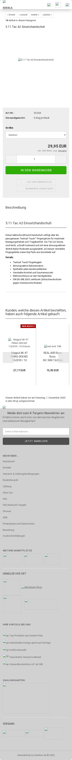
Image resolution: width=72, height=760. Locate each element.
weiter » (35, 14)
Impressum (9, 461)
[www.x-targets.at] (7, 4)
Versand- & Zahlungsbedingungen (21, 473)
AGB (5, 517)
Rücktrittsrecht (10, 480)
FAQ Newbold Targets (14, 505)
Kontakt (7, 467)
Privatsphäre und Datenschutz (19, 523)
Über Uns (8, 492)
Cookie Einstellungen (14, 535)
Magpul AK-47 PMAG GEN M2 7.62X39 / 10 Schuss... (19, 356)
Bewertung (8, 530)
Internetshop (24, 755)
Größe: (10, 127)
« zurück (23, 14)
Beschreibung (16, 207)
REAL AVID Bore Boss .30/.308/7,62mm (52, 356)
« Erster (11, 14)
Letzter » (47, 14)
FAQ (5, 498)
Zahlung (7, 486)
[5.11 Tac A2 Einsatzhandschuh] (36, 59)
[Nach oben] (61, 754)
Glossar (7, 511)
